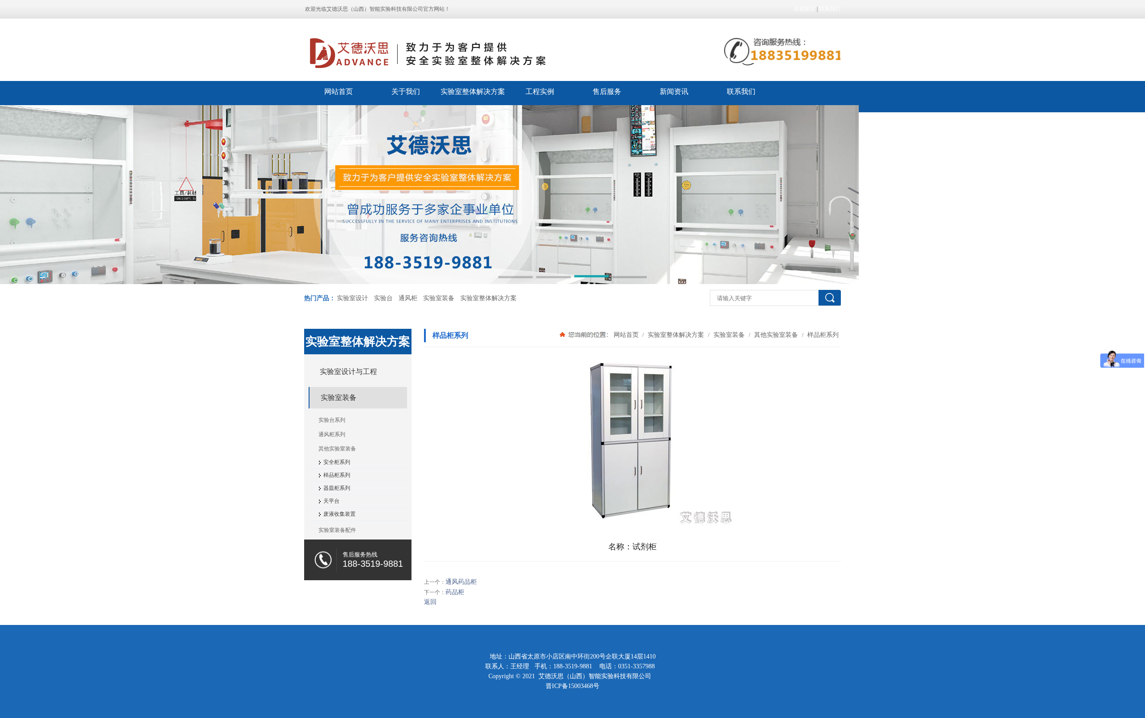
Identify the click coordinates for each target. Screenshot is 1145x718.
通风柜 (408, 298)
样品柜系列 (822, 334)
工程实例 (540, 91)
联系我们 (829, 9)
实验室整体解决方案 (473, 91)
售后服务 (607, 91)
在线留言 (804, 9)
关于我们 (405, 91)
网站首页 (338, 91)
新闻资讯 (674, 91)
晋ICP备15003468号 (572, 686)
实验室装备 (438, 298)
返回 (430, 602)
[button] (515, 278)
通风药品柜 (461, 581)
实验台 (383, 298)
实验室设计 (352, 298)
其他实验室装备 (776, 334)
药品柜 (454, 592)
